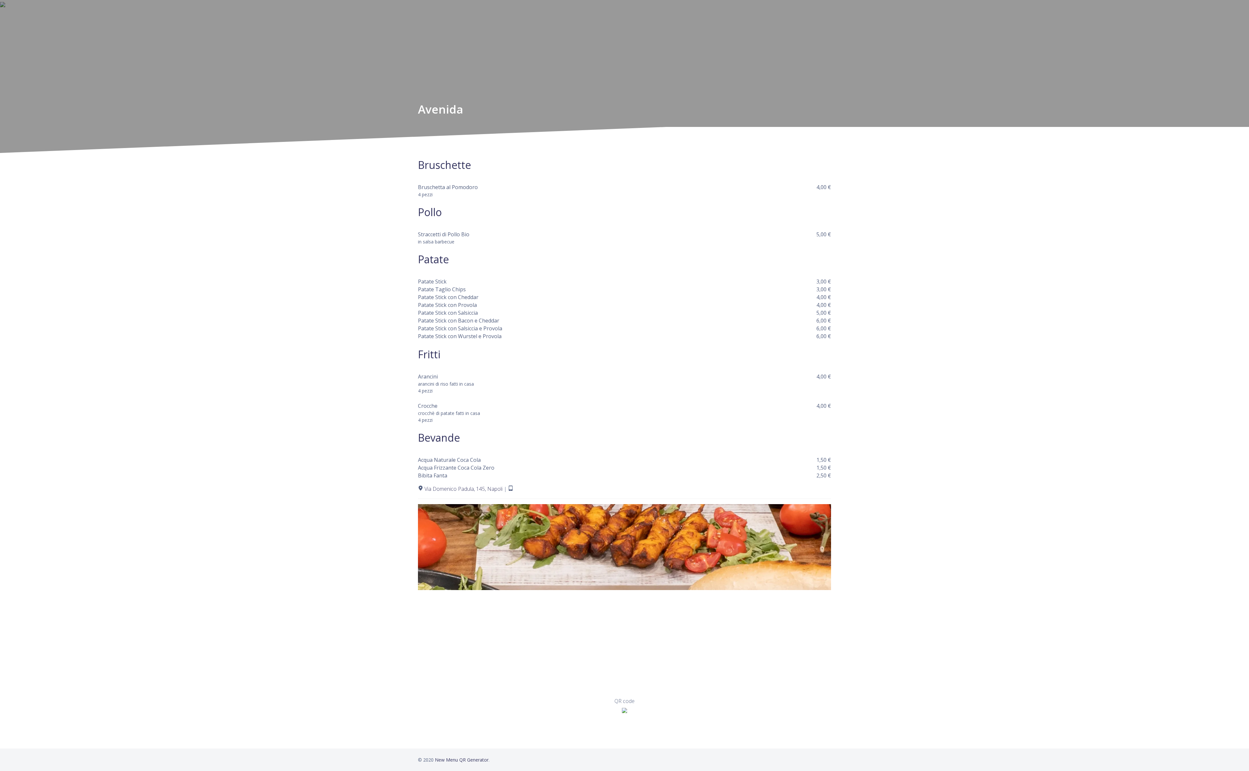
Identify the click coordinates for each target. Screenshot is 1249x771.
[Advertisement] (613, 643)
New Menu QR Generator (462, 760)
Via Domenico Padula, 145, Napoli (463, 488)
